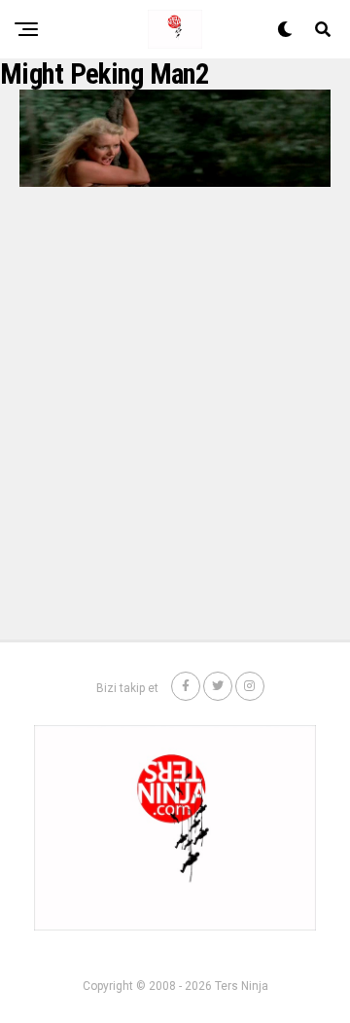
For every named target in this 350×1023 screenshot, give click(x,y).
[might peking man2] (175, 181)
